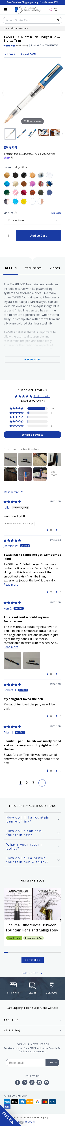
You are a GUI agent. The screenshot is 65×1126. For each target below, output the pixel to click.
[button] (17, 408)
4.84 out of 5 (42, 396)
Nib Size (8, 213)
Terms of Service (26, 1121)
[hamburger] (5, 9)
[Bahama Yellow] (7, 175)
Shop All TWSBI (28, 54)
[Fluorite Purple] (32, 184)
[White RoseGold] (41, 201)
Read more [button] (11, 585)
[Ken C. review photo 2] (31, 660)
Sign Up (52, 1062)
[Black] (15, 175)
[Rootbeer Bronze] (32, 192)
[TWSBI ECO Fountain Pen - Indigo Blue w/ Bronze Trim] (10, 134)
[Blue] (15, 201)
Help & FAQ (12, 1030)
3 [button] (33, 783)
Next (62, 134)
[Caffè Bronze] (32, 175)
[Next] (62, 93)
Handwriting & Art (33, 938)
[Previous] (3, 93)
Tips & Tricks (14, 938)
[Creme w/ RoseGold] (15, 184)
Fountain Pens (21, 28)
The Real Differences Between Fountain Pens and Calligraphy (32, 928)
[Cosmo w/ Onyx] (7, 184)
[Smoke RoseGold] (7, 201)
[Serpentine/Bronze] (41, 192)
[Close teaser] (21, 1122)
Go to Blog (32, 959)
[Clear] (49, 175)
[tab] (10, 270)
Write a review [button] (32, 435)
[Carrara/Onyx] (41, 175)
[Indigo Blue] (49, 184)
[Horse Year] (41, 184)
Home (7, 28)
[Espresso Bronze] (24, 184)
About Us (11, 1020)
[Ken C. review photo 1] (12, 660)
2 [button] (27, 783)
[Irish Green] (7, 192)
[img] (12, 502)
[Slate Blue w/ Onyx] (49, 192)
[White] (32, 201)
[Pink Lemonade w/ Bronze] (15, 192)
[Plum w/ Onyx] (24, 192)
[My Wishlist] (50, 10)
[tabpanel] (32, 326)
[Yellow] (24, 201)
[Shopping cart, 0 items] (57, 9)
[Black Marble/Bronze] (24, 175)
